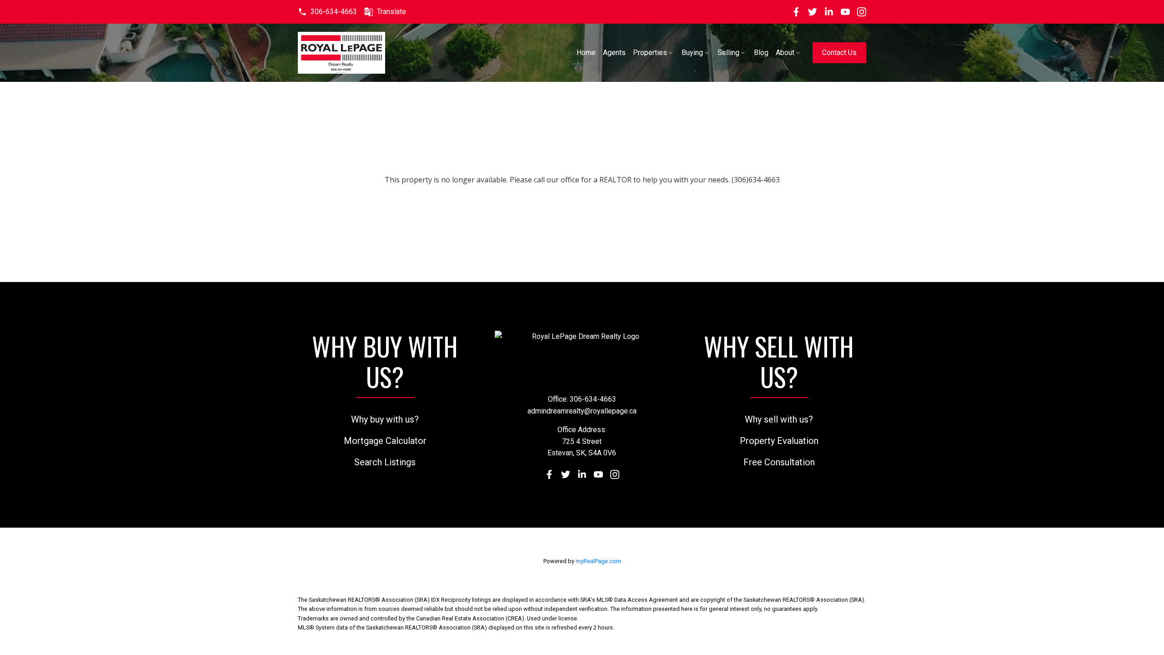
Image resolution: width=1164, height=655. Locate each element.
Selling (728, 52)
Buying (692, 52)
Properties (650, 52)
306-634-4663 (334, 11)
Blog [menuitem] (761, 52)
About (785, 52)
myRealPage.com (598, 561)
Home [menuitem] (586, 52)
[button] (327, 11)
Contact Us (839, 52)
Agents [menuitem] (614, 52)
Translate (391, 11)
